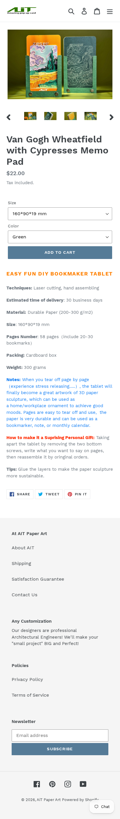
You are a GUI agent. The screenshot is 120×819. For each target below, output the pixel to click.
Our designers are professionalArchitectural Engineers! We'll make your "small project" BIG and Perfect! (55, 637)
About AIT (23, 547)
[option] (30, 117)
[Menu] (109, 10)
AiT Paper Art (49, 800)
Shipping (21, 563)
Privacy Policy (27, 679)
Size (12, 202)
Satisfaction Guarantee (38, 579)
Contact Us (24, 594)
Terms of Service (30, 695)
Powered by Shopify (80, 800)
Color (13, 226)
